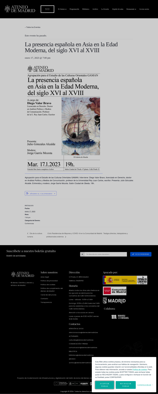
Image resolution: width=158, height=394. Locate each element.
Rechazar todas (125, 385)
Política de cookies (140, 369)
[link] (140, 369)
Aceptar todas (104, 385)
